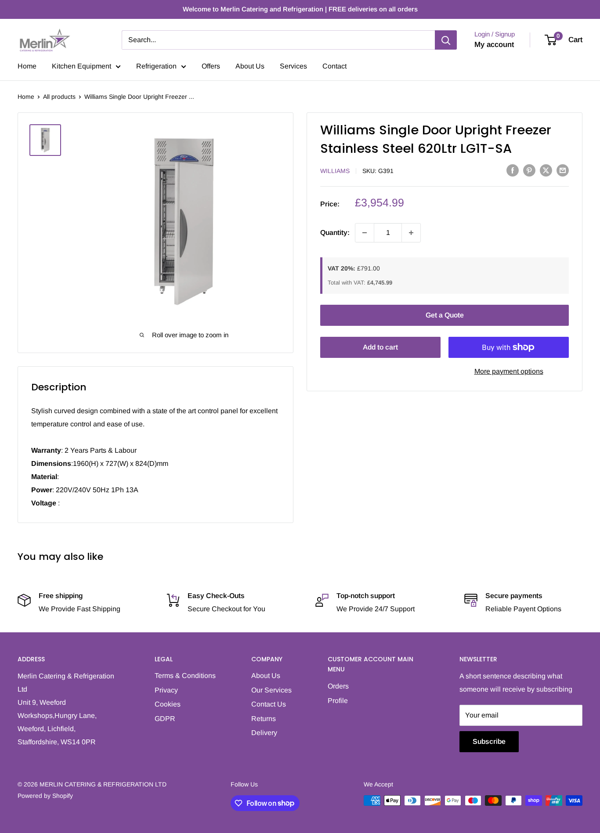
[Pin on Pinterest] (529, 170)
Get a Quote (445, 315)
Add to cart (380, 347)
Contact (334, 66)
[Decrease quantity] (364, 233)
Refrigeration (156, 66)
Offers (211, 66)
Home (27, 66)
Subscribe (489, 741)
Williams (335, 170)
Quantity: (335, 232)
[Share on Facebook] (512, 170)
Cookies (168, 704)
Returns (263, 718)
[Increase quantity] (411, 233)
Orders (338, 686)
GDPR (165, 718)
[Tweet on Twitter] (546, 170)
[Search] (446, 40)
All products (59, 96)
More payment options (508, 371)
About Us (249, 66)
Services (293, 66)
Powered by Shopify (45, 795)
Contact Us (268, 704)
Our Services (271, 690)
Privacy (166, 690)
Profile (338, 700)
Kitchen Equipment (81, 66)
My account (494, 44)
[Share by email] (563, 170)
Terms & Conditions (185, 675)
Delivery (264, 732)
